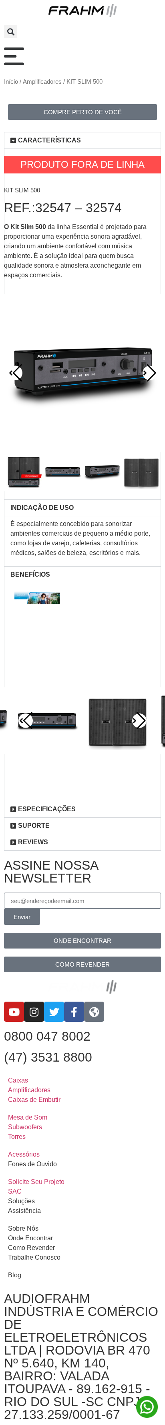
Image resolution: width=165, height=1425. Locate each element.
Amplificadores (42, 81)
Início (11, 81)
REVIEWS (33, 842)
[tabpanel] (82, 541)
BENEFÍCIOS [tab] (30, 574)
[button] (10, 31)
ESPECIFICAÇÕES (47, 809)
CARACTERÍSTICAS (49, 140)
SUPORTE (34, 825)
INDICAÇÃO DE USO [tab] (42, 507)
